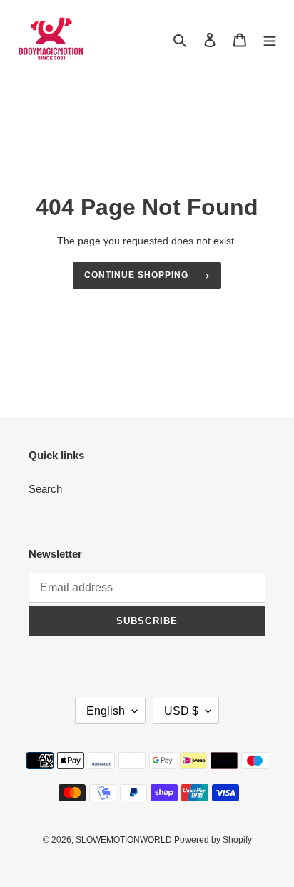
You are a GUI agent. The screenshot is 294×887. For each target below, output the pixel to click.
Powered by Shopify (213, 840)
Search (45, 489)
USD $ (181, 711)
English (105, 711)
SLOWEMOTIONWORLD (125, 840)
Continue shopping (136, 275)
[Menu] (270, 39)
